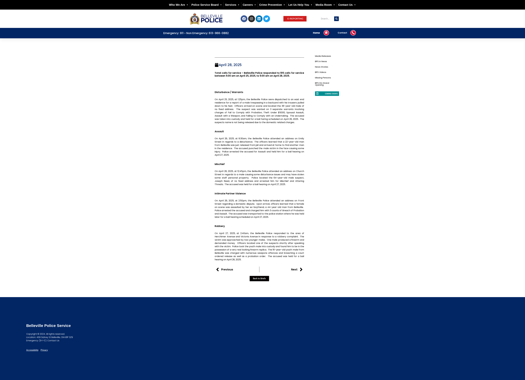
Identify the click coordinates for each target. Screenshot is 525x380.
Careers (248, 4)
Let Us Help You (298, 4)
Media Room (324, 4)
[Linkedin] (259, 18)
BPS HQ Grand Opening (322, 84)
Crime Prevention (270, 4)
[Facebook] (244, 18)
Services (230, 4)
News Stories (321, 66)
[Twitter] (266, 18)
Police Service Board (205, 4)
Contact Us (345, 4)
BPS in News (321, 61)
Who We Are (177, 4)
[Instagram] (251, 18)
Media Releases (323, 56)
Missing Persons (323, 77)
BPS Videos (320, 72)
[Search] (336, 18)
